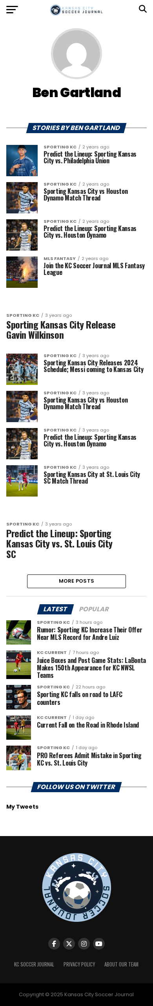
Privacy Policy (79, 964)
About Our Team (121, 964)
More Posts (77, 581)
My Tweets (22, 807)
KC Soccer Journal (34, 964)
